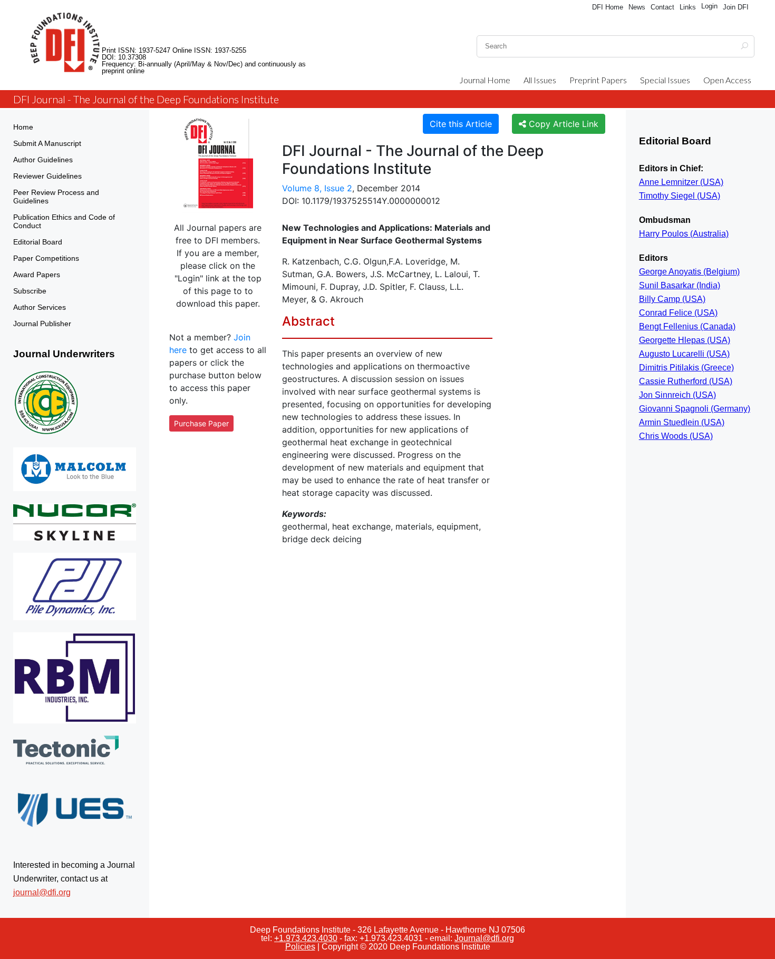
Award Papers (36, 274)
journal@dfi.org (42, 892)
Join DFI (736, 7)
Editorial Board (37, 242)
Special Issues (665, 80)
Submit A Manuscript (47, 143)
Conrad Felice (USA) (678, 312)
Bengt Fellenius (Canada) (687, 326)
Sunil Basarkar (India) (679, 285)
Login (709, 6)
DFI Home (607, 7)
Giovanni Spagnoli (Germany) (694, 408)
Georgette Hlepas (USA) (684, 340)
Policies (300, 946)
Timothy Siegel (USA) (679, 195)
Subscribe (29, 291)
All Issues (540, 80)
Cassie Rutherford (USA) (685, 381)
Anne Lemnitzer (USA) (681, 182)
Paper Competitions (46, 258)
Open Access (727, 80)
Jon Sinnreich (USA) (677, 394)
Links (688, 7)
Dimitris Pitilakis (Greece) (686, 367)
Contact (662, 7)
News (636, 7)
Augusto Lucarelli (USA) (684, 353)
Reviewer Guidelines (47, 176)
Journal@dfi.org (484, 938)
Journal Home (484, 80)
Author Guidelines (43, 159)
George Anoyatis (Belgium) (689, 271)
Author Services (39, 307)
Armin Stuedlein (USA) (681, 422)
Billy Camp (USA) (672, 299)
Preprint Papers (598, 80)
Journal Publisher (42, 323)
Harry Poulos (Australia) (684, 233)
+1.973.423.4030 (305, 938)
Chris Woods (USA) (676, 436)
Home (23, 127)
